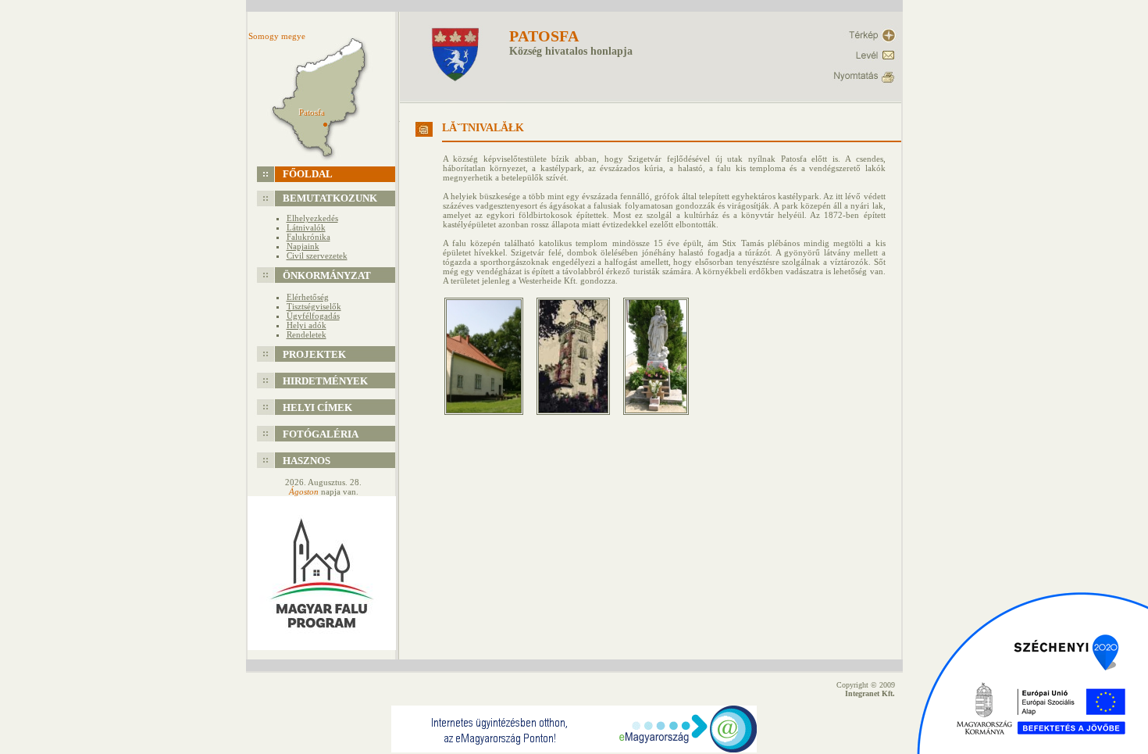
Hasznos (306, 460)
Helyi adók (306, 325)
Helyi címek (317, 407)
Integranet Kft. (870, 693)
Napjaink (303, 246)
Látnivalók (306, 227)
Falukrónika (308, 236)
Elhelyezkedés (312, 218)
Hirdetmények (325, 381)
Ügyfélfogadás (313, 315)
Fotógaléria (320, 434)
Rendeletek (306, 334)
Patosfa (544, 36)
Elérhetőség (308, 297)
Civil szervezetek (317, 255)
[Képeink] (489, 419)
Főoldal (308, 174)
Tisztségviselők (314, 306)
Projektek (314, 354)
